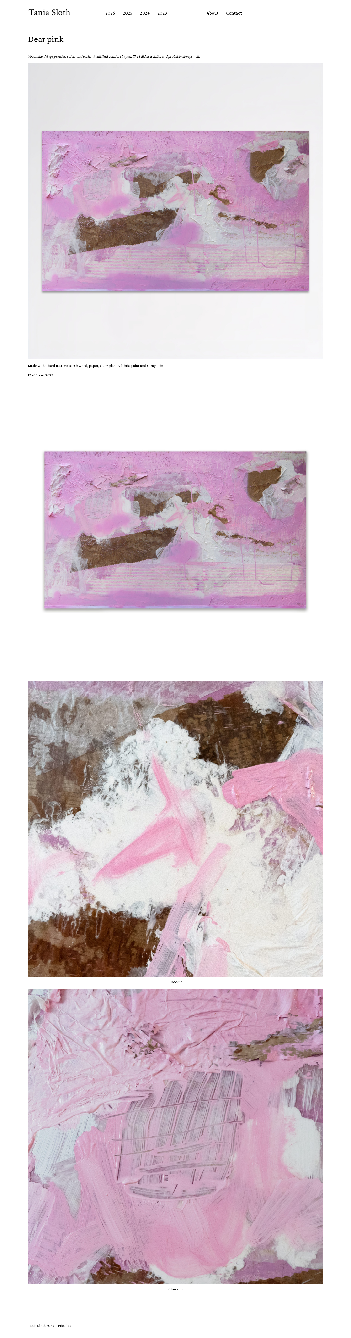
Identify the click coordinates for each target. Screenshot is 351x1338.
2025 (127, 13)
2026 (110, 13)
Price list (64, 1325)
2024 (145, 13)
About (212, 13)
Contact (234, 13)
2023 (162, 13)
